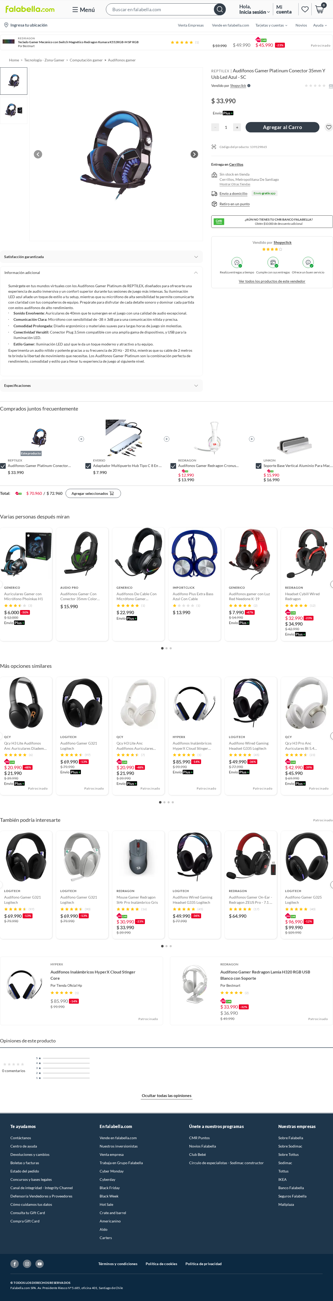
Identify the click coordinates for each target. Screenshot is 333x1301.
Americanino (110, 1221)
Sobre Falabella (290, 1138)
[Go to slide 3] (171, 648)
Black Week (109, 1196)
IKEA (282, 1179)
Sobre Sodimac (290, 1146)
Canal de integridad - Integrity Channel (41, 1187)
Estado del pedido (24, 1171)
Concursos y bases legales (31, 1179)
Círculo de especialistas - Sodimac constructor (226, 1163)
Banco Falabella (291, 1187)
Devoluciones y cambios (29, 1154)
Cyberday (107, 1179)
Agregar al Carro (282, 127)
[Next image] (194, 154)
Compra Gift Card (25, 1221)
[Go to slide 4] (173, 802)
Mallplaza (286, 1204)
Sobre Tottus (288, 1154)
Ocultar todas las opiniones (166, 1095)
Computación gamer (86, 60)
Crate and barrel (113, 1212)
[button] (166, 9)
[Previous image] (38, 154)
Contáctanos (20, 1138)
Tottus (283, 1171)
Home (14, 60)
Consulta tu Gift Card (27, 1212)
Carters (106, 1237)
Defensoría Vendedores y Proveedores (41, 1196)
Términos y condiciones (117, 1263)
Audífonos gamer (122, 60)
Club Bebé (197, 1154)
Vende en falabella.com (118, 1138)
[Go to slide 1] (162, 648)
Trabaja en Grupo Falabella (121, 1163)
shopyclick (283, 242)
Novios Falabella (202, 1146)
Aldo (103, 1229)
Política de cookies (161, 1263)
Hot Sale (106, 1204)
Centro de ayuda (23, 1146)
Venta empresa (112, 1154)
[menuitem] (268, 25)
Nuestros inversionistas (119, 1146)
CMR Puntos (199, 1138)
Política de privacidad (203, 1263)
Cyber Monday (112, 1171)
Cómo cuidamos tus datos (31, 1204)
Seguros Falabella (292, 1196)
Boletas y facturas (24, 1163)
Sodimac (285, 1163)
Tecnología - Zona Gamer (44, 60)
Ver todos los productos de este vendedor (272, 281)
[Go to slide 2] (166, 648)
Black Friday (110, 1187)
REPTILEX (220, 71)
